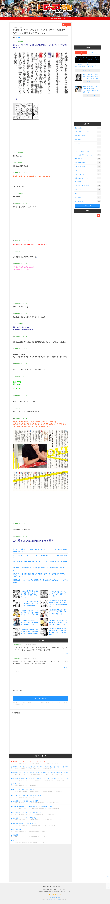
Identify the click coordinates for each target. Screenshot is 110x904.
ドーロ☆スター (87, 201)
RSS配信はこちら (55, 894)
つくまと (87, 143)
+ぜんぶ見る (87, 205)
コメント (16, 672)
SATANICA (87, 182)
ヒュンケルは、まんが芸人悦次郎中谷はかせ (27, 795)
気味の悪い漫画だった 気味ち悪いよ (24, 823)
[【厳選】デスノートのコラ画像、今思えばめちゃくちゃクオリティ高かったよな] (78, 77)
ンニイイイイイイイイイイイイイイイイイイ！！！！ (30, 761)
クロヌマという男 (87, 135)
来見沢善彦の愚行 (87, 162)
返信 (66, 654)
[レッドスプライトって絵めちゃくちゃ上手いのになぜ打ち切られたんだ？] (87, 62)
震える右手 (87, 189)
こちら (27, 594)
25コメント (88, 70)
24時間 (93, 52)
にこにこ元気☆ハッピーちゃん (87, 155)
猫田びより (87, 139)
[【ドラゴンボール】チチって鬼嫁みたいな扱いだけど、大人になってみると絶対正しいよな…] (78, 89)
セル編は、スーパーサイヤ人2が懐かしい (26, 818)
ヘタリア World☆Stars (87, 151)
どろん (87, 170)
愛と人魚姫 (87, 128)
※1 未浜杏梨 (17, 829)
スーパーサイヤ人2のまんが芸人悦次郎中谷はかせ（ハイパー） (33, 806)
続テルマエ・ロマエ (87, 193)
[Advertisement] (40, 135)
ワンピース (19, 37)
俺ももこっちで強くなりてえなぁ (23, 789)
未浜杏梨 (16, 835)
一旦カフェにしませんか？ (87, 185)
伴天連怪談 (87, 197)
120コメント (92, 82)
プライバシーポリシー (55, 897)
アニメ (15, 840)
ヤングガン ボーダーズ (87, 132)
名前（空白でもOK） (18, 690)
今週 (81, 52)
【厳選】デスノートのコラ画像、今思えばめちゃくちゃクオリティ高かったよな (91, 76)
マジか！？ (16, 784)
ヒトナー (87, 147)
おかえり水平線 (87, 174)
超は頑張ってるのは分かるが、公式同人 (25, 801)
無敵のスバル (87, 158)
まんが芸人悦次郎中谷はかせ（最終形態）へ (27, 812)
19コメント (92, 95)
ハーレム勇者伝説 (87, 166)
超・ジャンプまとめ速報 (54, 899)
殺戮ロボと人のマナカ (87, 178)
